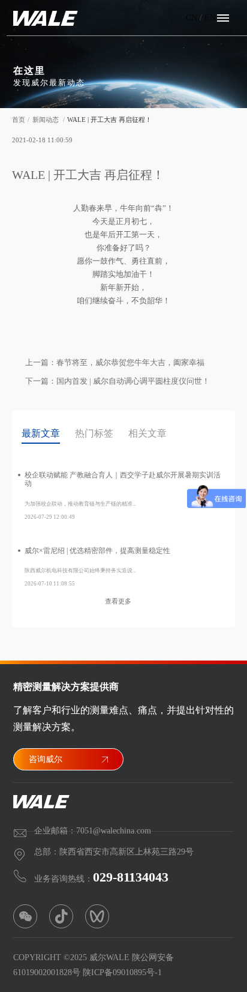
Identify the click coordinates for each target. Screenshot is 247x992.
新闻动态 (45, 119)
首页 (18, 119)
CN (191, 17)
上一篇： (114, 362)
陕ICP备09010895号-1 (122, 972)
